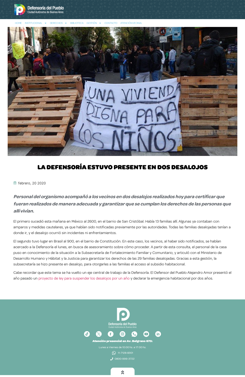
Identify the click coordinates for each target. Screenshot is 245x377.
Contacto (111, 23)
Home (18, 23)
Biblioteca (76, 23)
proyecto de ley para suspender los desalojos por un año (84, 278)
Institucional (33, 23)
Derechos (56, 23)
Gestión (92, 23)
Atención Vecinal (131, 23)
